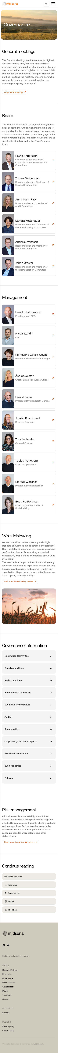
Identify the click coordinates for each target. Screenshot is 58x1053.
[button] (53, 3)
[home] (10, 4)
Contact (5, 999)
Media (5, 991)
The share (6, 995)
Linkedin (6, 1012)
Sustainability (8, 987)
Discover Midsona (10, 970)
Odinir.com (38, 1043)
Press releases (8, 982)
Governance (7, 978)
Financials (6, 974)
